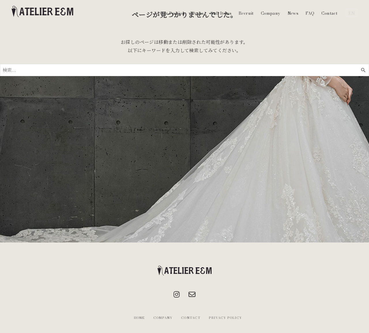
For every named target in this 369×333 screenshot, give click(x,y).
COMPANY (162, 317)
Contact (329, 13)
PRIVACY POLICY (225, 317)
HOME (139, 317)
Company (270, 13)
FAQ (310, 13)
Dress (198, 13)
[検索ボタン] (363, 70)
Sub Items (221, 13)
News (293, 13)
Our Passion (172, 13)
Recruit (246, 13)
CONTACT (190, 317)
